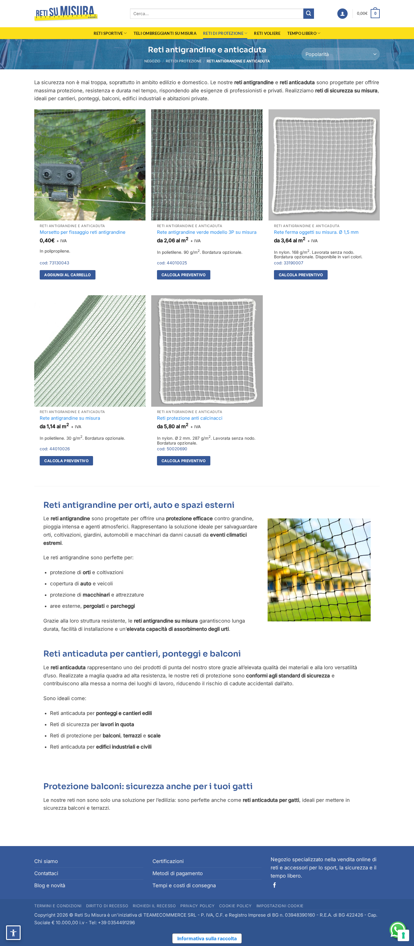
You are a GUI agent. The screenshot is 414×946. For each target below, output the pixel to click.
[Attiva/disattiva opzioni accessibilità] (13, 932)
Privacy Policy (197, 906)
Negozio (152, 61)
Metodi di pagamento (177, 873)
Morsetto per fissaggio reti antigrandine (82, 232)
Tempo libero (301, 33)
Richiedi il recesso (154, 906)
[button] (368, 13)
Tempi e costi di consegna (184, 885)
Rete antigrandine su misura (70, 418)
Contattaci (46, 873)
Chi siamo (46, 861)
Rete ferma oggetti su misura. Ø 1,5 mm (316, 232)
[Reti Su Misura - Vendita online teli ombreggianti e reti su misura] (66, 14)
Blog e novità (49, 885)
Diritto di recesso (107, 906)
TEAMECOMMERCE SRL (169, 915)
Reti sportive (108, 33)
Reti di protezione (223, 33)
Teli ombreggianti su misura (165, 33)
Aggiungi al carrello (67, 275)
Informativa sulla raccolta (207, 938)
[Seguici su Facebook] (274, 885)
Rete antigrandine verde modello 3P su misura (206, 232)
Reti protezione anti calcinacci (189, 418)
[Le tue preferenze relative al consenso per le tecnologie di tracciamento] (403, 935)
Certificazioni (168, 861)
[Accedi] (342, 13)
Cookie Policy (235, 906)
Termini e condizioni (58, 906)
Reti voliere (267, 33)
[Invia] (308, 13)
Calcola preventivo (184, 275)
